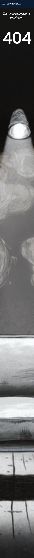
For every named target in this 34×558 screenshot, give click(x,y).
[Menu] (3, 4)
